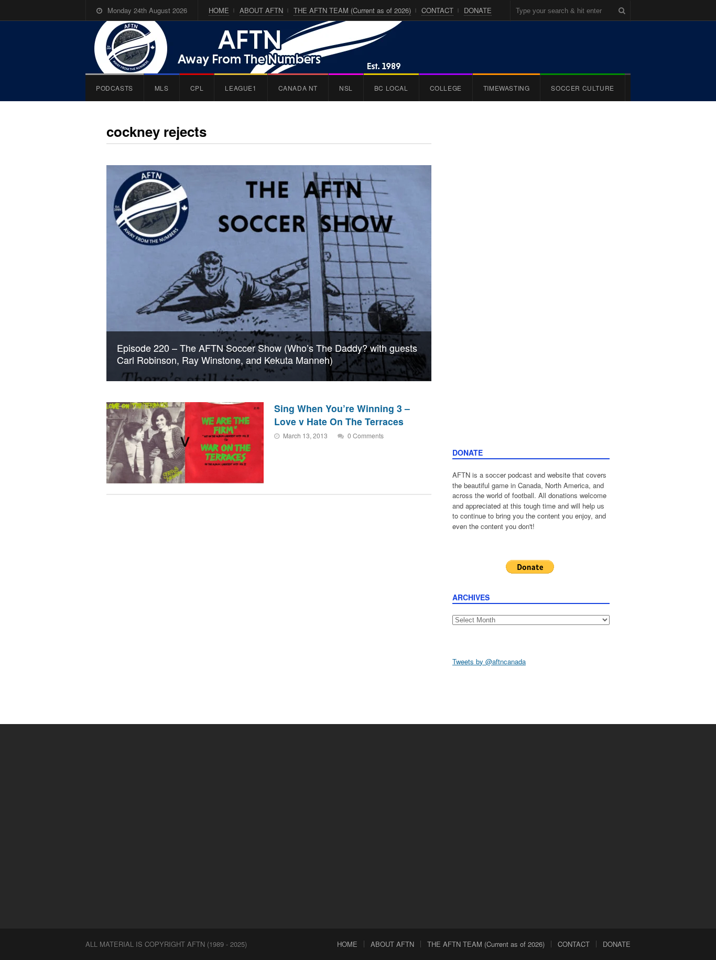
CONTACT (437, 10)
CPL (197, 87)
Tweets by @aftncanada (489, 661)
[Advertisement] (531, 284)
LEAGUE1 (240, 87)
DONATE (478, 10)
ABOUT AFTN (261, 10)
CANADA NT (298, 87)
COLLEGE (446, 87)
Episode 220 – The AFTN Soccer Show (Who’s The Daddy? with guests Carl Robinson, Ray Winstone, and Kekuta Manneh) (267, 353)
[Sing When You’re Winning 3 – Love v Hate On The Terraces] (185, 442)
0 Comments (366, 435)
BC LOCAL (391, 87)
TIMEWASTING (506, 87)
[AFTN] (258, 47)
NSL (346, 87)
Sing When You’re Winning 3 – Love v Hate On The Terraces (342, 415)
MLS (162, 87)
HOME (219, 10)
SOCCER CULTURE (582, 87)
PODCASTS (114, 87)
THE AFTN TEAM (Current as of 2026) (352, 10)
